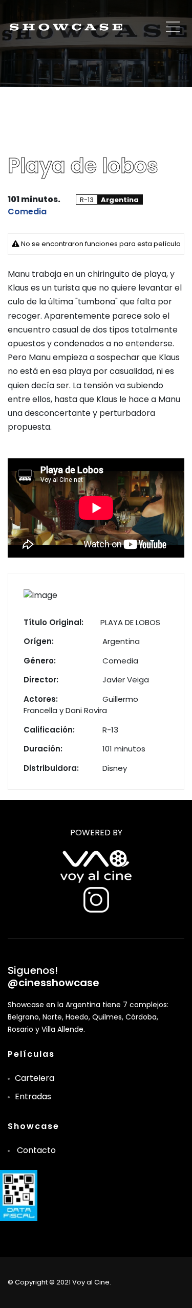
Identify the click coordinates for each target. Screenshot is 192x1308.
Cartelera (34, 1078)
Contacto (36, 1150)
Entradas (33, 1096)
